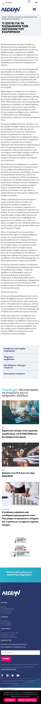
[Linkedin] (7, 675)
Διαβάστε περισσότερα (27, 700)
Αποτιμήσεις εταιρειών (14, 374)
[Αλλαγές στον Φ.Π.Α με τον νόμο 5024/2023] (20, 455)
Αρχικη (4, 17)
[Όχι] (38, 697)
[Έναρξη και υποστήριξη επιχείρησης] (36, 349)
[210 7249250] (3, 4)
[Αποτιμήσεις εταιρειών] (36, 374)
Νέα (3, 428)
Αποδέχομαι (10, 700)
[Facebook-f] (2, 675)
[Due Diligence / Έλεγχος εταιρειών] (36, 366)
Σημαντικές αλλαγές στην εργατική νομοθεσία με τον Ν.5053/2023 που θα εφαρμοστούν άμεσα (19, 434)
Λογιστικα (11, 17)
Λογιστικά (5, 509)
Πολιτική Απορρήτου (8, 689)
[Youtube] (18, 675)
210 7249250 (8, 2)
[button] (29, 1)
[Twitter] (12, 675)
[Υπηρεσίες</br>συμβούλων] (36, 358)
